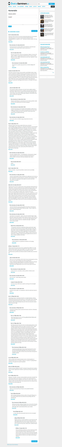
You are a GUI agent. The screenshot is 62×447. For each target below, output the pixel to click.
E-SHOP (52, 16)
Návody (39, 16)
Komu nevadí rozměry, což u (45, 93)
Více (53, 109)
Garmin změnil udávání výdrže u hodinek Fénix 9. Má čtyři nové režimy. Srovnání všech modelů (49, 56)
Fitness (26, 16)
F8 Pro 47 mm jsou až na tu (45, 83)
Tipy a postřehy (20, 16)
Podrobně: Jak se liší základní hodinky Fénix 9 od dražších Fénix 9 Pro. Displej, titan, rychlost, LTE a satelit (49, 52)
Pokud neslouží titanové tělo (45, 98)
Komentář (10, 27)
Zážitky (43, 16)
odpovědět (10, 51)
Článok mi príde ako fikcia (44, 103)
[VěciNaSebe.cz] (18, 14)
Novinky (14, 16)
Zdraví (30, 16)
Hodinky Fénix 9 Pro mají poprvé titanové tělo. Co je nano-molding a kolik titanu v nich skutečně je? (48, 38)
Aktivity (35, 16)
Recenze (10, 16)
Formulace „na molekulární (44, 88)
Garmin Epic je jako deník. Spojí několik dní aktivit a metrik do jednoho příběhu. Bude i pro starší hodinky (48, 47)
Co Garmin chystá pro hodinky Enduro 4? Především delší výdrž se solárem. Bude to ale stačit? (49, 43)
